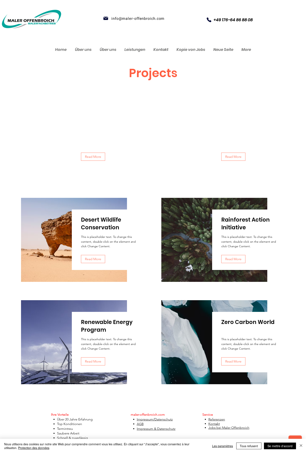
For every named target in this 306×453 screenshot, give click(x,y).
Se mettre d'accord (279, 446)
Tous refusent (249, 446)
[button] (93, 157)
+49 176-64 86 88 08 (233, 20)
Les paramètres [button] (222, 446)
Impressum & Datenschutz (156, 429)
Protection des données (33, 448)
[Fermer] (301, 446)
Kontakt (214, 424)
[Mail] (105, 18)
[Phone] (209, 20)
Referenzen (216, 419)
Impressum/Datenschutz (155, 419)
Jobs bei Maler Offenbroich (228, 428)
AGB (140, 424)
